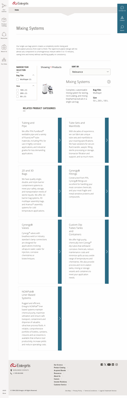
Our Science (58, 365)
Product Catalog (60, 368)
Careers (122, 20)
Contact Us (122, 11)
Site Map (68, 391)
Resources (58, 373)
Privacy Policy (77, 391)
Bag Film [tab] (20, 76)
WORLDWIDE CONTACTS (21, 370)
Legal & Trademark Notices (107, 391)
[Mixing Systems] (52, 88)
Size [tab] (18, 86)
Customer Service (60, 385)
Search (122, 30)
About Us (57, 376)
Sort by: (75, 67)
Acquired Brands (60, 370)
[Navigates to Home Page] (20, 3)
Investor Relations (60, 382)
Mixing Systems (78, 81)
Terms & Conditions (90, 391)
